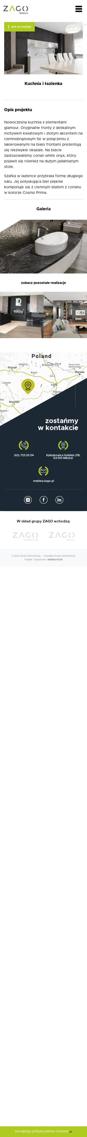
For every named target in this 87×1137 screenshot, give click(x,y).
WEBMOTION (55, 560)
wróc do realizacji (21, 27)
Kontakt (43, 431)
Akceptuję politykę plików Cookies (41, 1131)
